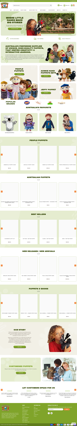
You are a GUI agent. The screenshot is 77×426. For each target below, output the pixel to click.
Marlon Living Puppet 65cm (9, 275)
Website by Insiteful (23, 424)
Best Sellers (48, 132)
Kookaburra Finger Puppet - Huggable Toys (29, 202)
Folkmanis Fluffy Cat (10, 238)
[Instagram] (52, 413)
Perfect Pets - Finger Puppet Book (29, 313)
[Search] (32, 5)
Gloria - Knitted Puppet (48, 238)
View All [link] (38, 109)
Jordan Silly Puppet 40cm (10, 164)
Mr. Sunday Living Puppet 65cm (29, 275)
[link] (38, 39)
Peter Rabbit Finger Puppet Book (9, 313)
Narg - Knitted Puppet (67, 238)
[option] (27, 102)
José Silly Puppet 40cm (29, 164)
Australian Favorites (9, 132)
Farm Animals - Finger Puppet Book (67, 313)
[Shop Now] (19, 82)
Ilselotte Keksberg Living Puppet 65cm (67, 276)
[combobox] (31, 5)
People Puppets (29, 132)
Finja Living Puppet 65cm (48, 275)
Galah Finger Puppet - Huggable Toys (48, 201)
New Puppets (67, 132)
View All (38, 142)
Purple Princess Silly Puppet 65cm (67, 164)
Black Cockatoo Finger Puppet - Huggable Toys (67, 202)
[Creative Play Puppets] (27, 102)
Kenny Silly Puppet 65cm (48, 164)
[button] (2, 154)
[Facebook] (49, 413)
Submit (66, 409)
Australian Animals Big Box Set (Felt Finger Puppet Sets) (9, 202)
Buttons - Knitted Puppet (29, 238)
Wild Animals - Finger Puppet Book (48, 313)
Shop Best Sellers (14, 28)
